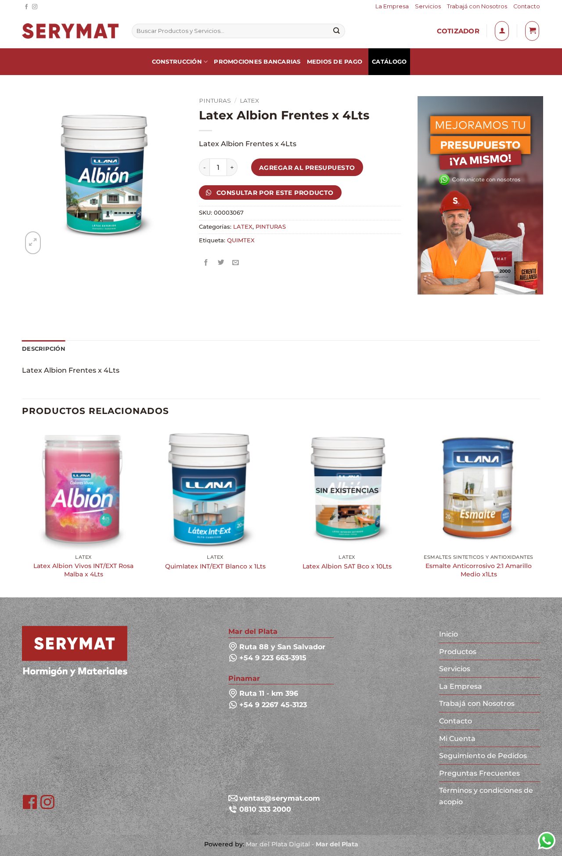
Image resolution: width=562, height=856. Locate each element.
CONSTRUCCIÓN (177, 61)
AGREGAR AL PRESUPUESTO (307, 168)
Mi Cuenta (457, 738)
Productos (457, 651)
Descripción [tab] (43, 348)
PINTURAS (215, 100)
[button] (502, 30)
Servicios (428, 6)
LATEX (249, 100)
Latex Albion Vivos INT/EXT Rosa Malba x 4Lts (83, 570)
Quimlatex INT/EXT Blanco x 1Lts (215, 566)
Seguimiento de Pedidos (483, 756)
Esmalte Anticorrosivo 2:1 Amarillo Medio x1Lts (478, 570)
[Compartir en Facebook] (206, 262)
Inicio (448, 634)
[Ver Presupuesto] (532, 30)
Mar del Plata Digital (278, 844)
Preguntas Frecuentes (479, 773)
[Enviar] (336, 31)
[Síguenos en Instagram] (34, 7)
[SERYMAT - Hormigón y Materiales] (74, 651)
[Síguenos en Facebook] (26, 7)
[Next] (539, 511)
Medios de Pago (335, 61)
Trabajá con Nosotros (477, 6)
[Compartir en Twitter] (221, 262)
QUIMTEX (241, 240)
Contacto (526, 6)
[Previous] (22, 511)
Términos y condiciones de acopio (486, 796)
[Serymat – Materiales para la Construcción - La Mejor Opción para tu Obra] (70, 31)
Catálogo (389, 61)
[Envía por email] (236, 262)
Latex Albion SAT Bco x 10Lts (347, 566)
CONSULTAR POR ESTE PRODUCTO (274, 193)
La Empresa (392, 6)
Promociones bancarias (257, 61)
